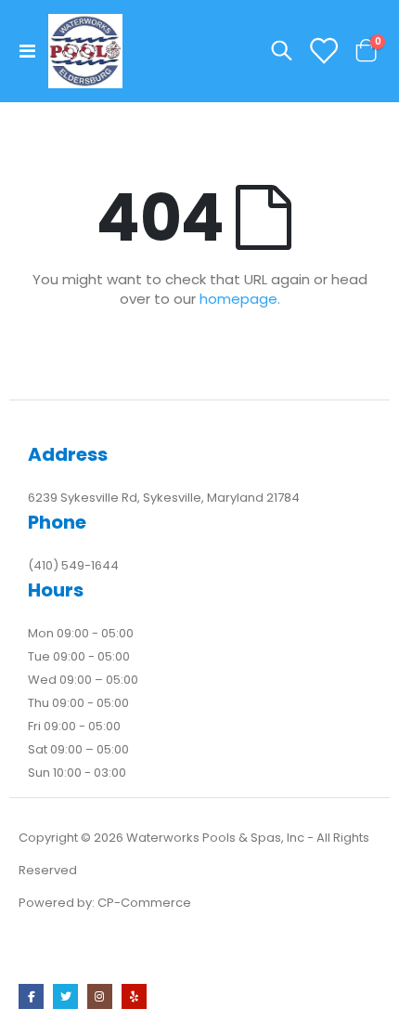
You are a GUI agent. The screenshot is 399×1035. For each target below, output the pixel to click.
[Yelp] (134, 996)
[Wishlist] (323, 51)
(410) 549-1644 (73, 565)
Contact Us (61, 954)
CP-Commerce (144, 902)
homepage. (240, 298)
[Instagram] (99, 996)
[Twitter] (65, 996)
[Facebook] (31, 996)
